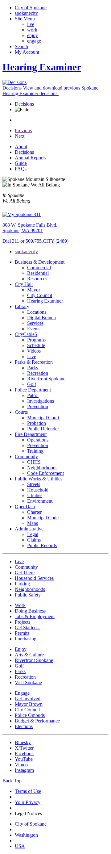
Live (31, 356)
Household (37, 489)
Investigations (40, 401)
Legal (32, 534)
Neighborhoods (42, 467)
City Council (39, 295)
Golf (31, 384)
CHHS (34, 462)
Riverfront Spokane (46, 378)
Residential (38, 273)
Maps (32, 523)
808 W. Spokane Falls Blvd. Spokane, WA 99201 (29, 227)
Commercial (39, 267)
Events (33, 328)
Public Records (42, 545)
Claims (34, 539)
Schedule (36, 345)
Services (35, 323)
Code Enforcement (45, 473)
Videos (34, 351)
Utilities (34, 495)
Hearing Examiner (45, 301)
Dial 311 (10, 241)
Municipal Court (43, 417)
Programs (36, 339)
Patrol (33, 395)
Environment (39, 501)
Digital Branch (41, 317)
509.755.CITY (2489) (47, 241)
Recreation (37, 373)
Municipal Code (43, 517)
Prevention (37, 406)
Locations (36, 312)
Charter (34, 512)
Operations (37, 439)
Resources (37, 278)
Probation (36, 423)
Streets (33, 484)
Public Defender (43, 428)
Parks (32, 367)
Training (35, 451)
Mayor (33, 289)
